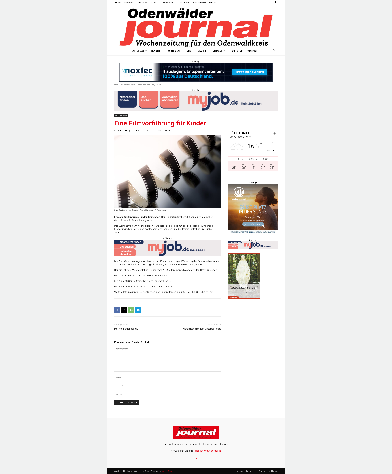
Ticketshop (236, 50)
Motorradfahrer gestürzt (126, 328)
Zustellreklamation (199, 2)
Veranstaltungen (128, 84)
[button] (274, 51)
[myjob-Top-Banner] (196, 101)
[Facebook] (275, 2)
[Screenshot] (196, 72)
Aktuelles (138, 50)
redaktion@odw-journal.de (207, 450)
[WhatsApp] (131, 310)
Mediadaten (168, 2)
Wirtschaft (174, 50)
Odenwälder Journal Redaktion (131, 131)
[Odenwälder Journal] (196, 25)
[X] (124, 310)
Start (116, 84)
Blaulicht (157, 50)
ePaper (202, 50)
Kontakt (252, 50)
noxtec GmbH (167, 471)
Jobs (188, 50)
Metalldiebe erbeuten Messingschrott (202, 328)
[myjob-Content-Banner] (167, 248)
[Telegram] (138, 310)
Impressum (213, 2)
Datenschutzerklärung (268, 471)
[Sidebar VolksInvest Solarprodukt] (253, 232)
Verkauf (217, 50)
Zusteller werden (182, 2)
